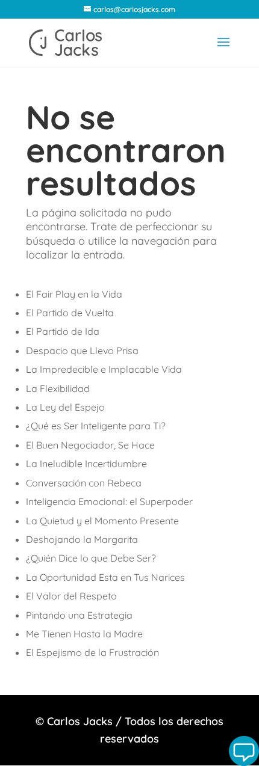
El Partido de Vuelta (70, 313)
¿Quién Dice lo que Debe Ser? (91, 558)
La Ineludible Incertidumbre (86, 464)
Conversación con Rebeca (84, 483)
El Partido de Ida (62, 331)
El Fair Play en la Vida (74, 294)
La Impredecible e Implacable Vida (104, 369)
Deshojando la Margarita (82, 539)
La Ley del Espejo (65, 407)
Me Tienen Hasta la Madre (84, 634)
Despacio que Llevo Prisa (82, 351)
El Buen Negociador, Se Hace (90, 445)
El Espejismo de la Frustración (92, 652)
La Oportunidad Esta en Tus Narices (105, 577)
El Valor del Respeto (71, 596)
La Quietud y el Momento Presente (102, 521)
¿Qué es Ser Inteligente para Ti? (96, 426)
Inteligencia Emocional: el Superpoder (109, 501)
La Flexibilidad (58, 388)
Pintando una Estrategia (79, 615)
